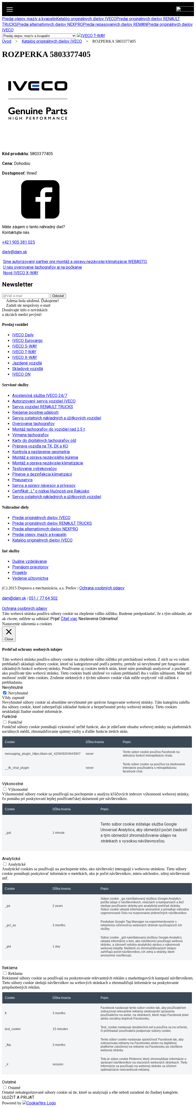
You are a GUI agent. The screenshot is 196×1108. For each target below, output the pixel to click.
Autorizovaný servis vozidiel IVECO (44, 401)
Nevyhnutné (18, 693)
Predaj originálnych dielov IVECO (41, 517)
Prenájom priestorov (30, 567)
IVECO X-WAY (24, 357)
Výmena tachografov (30, 434)
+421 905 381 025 (18, 242)
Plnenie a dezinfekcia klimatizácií (42, 474)
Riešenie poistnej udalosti (35, 412)
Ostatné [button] (9, 1082)
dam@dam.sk (14, 598)
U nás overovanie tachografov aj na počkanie (42, 267)
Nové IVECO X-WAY (20, 272)
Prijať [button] (55, 618)
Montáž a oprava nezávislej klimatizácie (47, 463)
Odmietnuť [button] (108, 618)
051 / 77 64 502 (43, 598)
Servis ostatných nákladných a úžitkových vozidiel (56, 418)
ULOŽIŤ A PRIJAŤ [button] (18, 1097)
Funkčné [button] (9, 716)
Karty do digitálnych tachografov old (44, 440)
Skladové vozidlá (27, 368)
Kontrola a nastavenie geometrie (41, 451)
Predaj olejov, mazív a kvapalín (29, 18)
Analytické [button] (11, 858)
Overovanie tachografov (33, 423)
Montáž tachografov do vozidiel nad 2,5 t (48, 429)
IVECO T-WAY (24, 351)
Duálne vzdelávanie (29, 561)
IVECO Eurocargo (27, 340)
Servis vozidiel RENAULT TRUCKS (42, 406)
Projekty (19, 572)
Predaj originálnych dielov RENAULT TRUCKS (52, 523)
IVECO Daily (23, 335)
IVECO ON (21, 374)
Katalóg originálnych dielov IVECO (86, 18)
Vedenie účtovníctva (30, 578)
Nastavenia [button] (88, 618)
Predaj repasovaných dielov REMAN (115, 24)
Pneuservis (22, 479)
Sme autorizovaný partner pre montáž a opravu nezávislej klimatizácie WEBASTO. (75, 261)
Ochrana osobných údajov (102, 588)
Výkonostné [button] (12, 783)
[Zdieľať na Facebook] (40, 217)
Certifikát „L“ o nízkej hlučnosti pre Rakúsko (50, 491)
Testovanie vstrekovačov (34, 468)
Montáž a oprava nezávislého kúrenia (45, 457)
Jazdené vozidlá (27, 363)
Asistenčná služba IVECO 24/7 (39, 395)
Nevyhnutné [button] (12, 687)
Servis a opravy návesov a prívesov (44, 485)
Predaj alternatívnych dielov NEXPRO (50, 24)
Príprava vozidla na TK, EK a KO (40, 446)
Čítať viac (69, 618)
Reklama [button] (9, 967)
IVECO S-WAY (24, 346)
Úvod (6, 41)
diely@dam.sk (14, 251)
